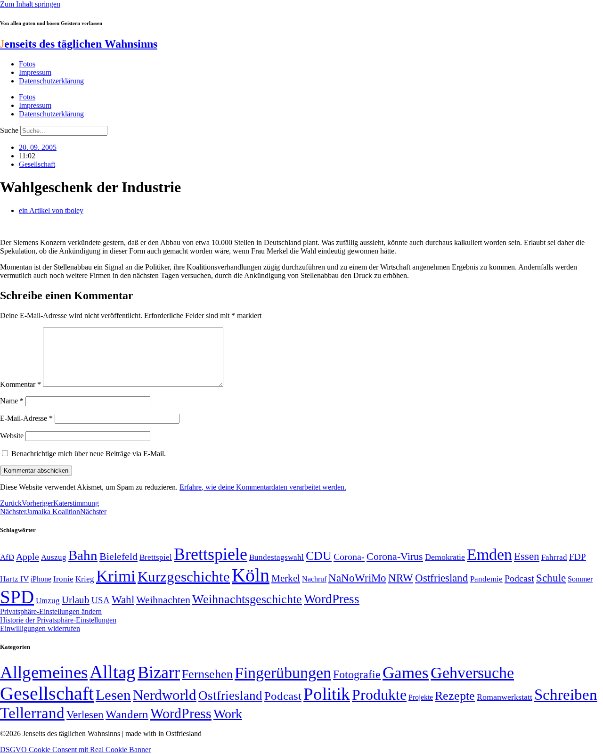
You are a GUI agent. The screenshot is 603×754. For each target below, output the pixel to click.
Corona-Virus (395, 556)
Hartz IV (14, 578)
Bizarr (159, 672)
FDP (577, 557)
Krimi (116, 576)
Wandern (127, 714)
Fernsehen (207, 674)
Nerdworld (164, 695)
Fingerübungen (283, 672)
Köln (250, 575)
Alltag (113, 672)
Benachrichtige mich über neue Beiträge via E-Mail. (88, 454)
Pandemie (486, 578)
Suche (9, 130)
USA (100, 600)
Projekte (420, 697)
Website (12, 436)
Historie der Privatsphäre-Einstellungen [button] (58, 620)
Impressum (35, 72)
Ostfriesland (441, 578)
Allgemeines (44, 672)
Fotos (27, 64)
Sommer (580, 578)
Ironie (63, 578)
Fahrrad (554, 557)
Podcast (519, 578)
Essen (526, 556)
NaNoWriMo (357, 578)
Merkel (285, 578)
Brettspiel (155, 557)
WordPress (331, 599)
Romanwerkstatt (504, 697)
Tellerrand (32, 713)
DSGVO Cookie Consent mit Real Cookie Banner (75, 750)
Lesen (113, 695)
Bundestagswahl (276, 557)
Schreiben (565, 694)
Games (406, 673)
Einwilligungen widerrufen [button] (40, 628)
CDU (319, 556)
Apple (27, 556)
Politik (326, 694)
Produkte (379, 694)
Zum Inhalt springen (30, 4)
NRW (400, 578)
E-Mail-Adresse (26, 418)
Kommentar (20, 384)
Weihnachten (163, 600)
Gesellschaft (37, 164)
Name (12, 401)
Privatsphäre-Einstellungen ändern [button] (51, 611)
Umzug (48, 600)
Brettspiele (210, 554)
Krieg (84, 578)
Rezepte (455, 696)
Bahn (83, 555)
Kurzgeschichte (184, 576)
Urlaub (76, 600)
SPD (17, 597)
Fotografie (357, 674)
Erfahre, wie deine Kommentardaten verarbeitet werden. (262, 487)
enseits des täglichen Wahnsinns (78, 44)
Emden (489, 554)
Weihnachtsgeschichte (247, 599)
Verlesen (85, 714)
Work (227, 713)
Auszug (53, 557)
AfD (7, 557)
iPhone (41, 579)
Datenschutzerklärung (51, 81)
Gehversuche (472, 672)
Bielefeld (118, 556)
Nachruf (314, 579)
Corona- (349, 556)
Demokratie (445, 557)
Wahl (123, 599)
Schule (551, 578)
